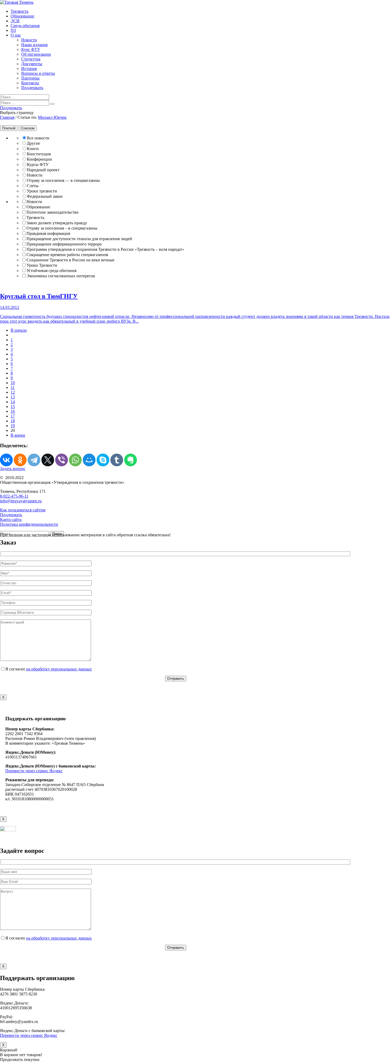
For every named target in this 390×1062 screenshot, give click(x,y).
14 (13, 402)
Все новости (38, 138)
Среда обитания (25, 25)
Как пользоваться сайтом (22, 510)
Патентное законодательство (53, 212)
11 (13, 387)
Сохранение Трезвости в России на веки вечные (70, 260)
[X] (47, 460)
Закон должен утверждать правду (57, 223)
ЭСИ (15, 21)
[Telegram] (34, 460)
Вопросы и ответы (38, 73)
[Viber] (61, 460)
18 (13, 421)
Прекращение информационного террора (64, 244)
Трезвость (19, 11)
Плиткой (8, 128)
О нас (16, 35)
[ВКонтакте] (6, 460)
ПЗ (13, 30)
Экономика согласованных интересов (61, 276)
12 (13, 392)
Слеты (32, 185)
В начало (19, 330)
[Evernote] (130, 460)
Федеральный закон (45, 196)
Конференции (39, 159)
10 (13, 382)
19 (13, 425)
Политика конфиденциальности (29, 524)
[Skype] (103, 460)
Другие (33, 143)
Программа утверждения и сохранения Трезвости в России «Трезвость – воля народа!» (105, 249)
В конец (18, 435)
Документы (31, 64)
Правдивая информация (48, 233)
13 (13, 397)
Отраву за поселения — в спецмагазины (63, 180)
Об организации (36, 54)
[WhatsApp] (75, 460)
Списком (27, 128)
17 (13, 416)
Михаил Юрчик (52, 117)
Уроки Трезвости (42, 265)
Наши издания (34, 44)
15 (13, 406)
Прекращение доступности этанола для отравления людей (79, 238)
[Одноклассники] (20, 460)
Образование (22, 16)
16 (13, 411)
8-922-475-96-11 (14, 496)
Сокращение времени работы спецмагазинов (67, 254)
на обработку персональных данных (59, 669)
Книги (33, 148)
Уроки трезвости (42, 191)
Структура (30, 59)
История (29, 68)
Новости (29, 40)
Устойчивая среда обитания (51, 270)
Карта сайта (10, 519)
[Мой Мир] (89, 460)
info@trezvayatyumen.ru (21, 501)
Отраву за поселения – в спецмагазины (62, 228)
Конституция (39, 154)
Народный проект (43, 170)
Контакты (30, 83)
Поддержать (32, 87)
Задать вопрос (12, 468)
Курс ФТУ (30, 49)
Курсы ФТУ (38, 164)
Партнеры (30, 78)
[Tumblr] (116, 460)
